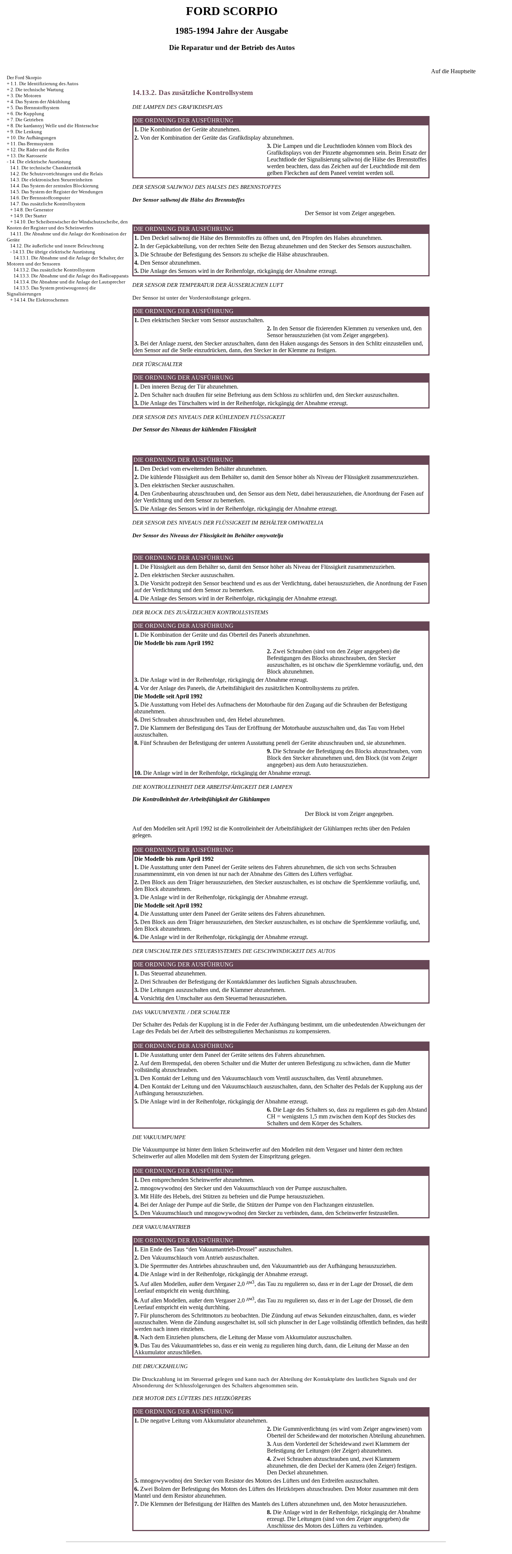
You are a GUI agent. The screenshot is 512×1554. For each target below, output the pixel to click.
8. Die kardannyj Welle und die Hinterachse (54, 125)
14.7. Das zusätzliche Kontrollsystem (47, 203)
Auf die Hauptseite (453, 71)
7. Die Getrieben (26, 119)
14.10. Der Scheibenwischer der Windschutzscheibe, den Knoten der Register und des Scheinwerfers (67, 225)
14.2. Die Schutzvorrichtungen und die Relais (56, 173)
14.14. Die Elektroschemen (41, 300)
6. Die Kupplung (27, 113)
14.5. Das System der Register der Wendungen (56, 191)
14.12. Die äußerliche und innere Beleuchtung (57, 246)
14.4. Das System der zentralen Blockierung (54, 185)
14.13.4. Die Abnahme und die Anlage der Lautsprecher (69, 282)
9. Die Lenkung (26, 131)
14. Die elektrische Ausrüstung (40, 161)
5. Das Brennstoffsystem (34, 107)
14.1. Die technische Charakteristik (45, 167)
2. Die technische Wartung (37, 89)
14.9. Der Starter (30, 216)
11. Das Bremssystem (31, 143)
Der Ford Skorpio (24, 77)
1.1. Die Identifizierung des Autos (44, 83)
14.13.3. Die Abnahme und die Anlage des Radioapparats (71, 276)
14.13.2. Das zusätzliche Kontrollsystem (54, 270)
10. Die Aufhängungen (33, 137)
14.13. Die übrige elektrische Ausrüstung (54, 252)
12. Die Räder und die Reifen (39, 149)
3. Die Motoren (25, 95)
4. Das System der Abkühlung (40, 101)
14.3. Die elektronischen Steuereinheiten (51, 179)
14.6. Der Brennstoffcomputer (40, 197)
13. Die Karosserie (28, 155)
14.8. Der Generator (33, 210)
